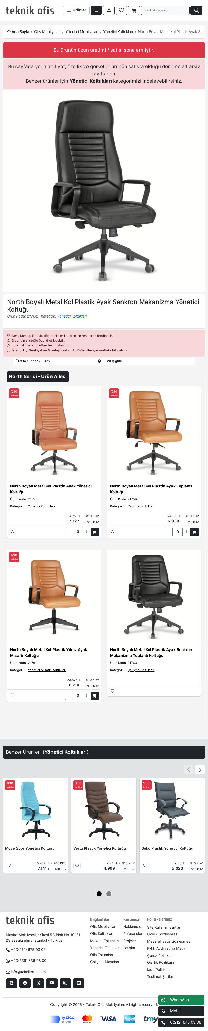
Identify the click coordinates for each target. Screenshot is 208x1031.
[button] (200, 770)
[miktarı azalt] (69, 532)
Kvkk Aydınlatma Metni (166, 948)
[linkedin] (78, 983)
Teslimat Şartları (160, 976)
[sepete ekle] (95, 532)
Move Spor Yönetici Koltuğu (30, 848)
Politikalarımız (159, 919)
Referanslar (132, 933)
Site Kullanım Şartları (164, 927)
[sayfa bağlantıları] (96, 10)
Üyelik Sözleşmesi (162, 934)
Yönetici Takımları (104, 948)
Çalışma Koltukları (141, 506)
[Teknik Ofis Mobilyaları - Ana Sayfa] (30, 10)
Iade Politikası (158, 969)
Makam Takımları (104, 941)
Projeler (129, 941)
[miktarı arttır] (87, 532)
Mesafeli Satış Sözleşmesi (169, 941)
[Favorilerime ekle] (12, 532)
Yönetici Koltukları (118, 31)
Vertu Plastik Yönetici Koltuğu (99, 848)
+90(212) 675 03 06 (28, 949)
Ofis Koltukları (101, 933)
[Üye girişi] (109, 10)
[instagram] (65, 983)
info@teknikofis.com (28, 972)
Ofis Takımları (101, 955)
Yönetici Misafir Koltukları (47, 670)
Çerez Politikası (160, 955)
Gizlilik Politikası (160, 962)
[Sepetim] (134, 10)
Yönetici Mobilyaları (81, 31)
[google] (11, 983)
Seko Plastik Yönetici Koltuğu (167, 848)
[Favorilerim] (121, 10)
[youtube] (52, 983)
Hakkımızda (133, 926)
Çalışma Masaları (104, 962)
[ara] (196, 10)
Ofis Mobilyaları (47, 31)
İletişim (129, 948)
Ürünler (79, 10)
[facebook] (25, 983)
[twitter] (38, 983)
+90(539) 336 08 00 (28, 960)
